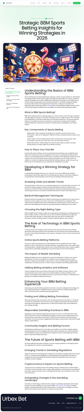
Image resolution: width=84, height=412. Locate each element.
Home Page (52, 403)
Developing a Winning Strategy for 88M (12, 96)
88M (48, 105)
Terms (76, 407)
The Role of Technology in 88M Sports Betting (12, 100)
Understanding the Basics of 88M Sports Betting (13, 92)
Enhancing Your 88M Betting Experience (12, 104)
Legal (80, 407)
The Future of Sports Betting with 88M (13, 108)
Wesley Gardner (50, 18)
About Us (68, 407)
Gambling (33, 18)
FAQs (63, 403)
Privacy (72, 407)
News (58, 403)
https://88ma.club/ (61, 385)
